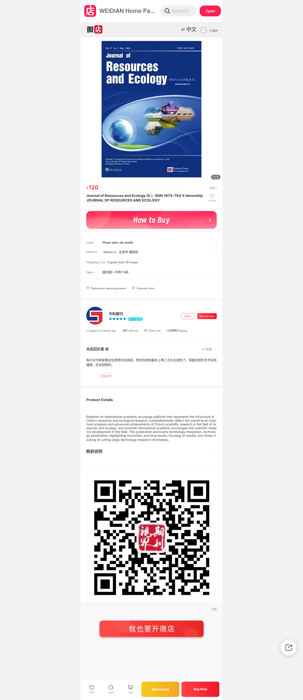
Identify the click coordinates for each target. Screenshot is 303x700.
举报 (214, 609)
